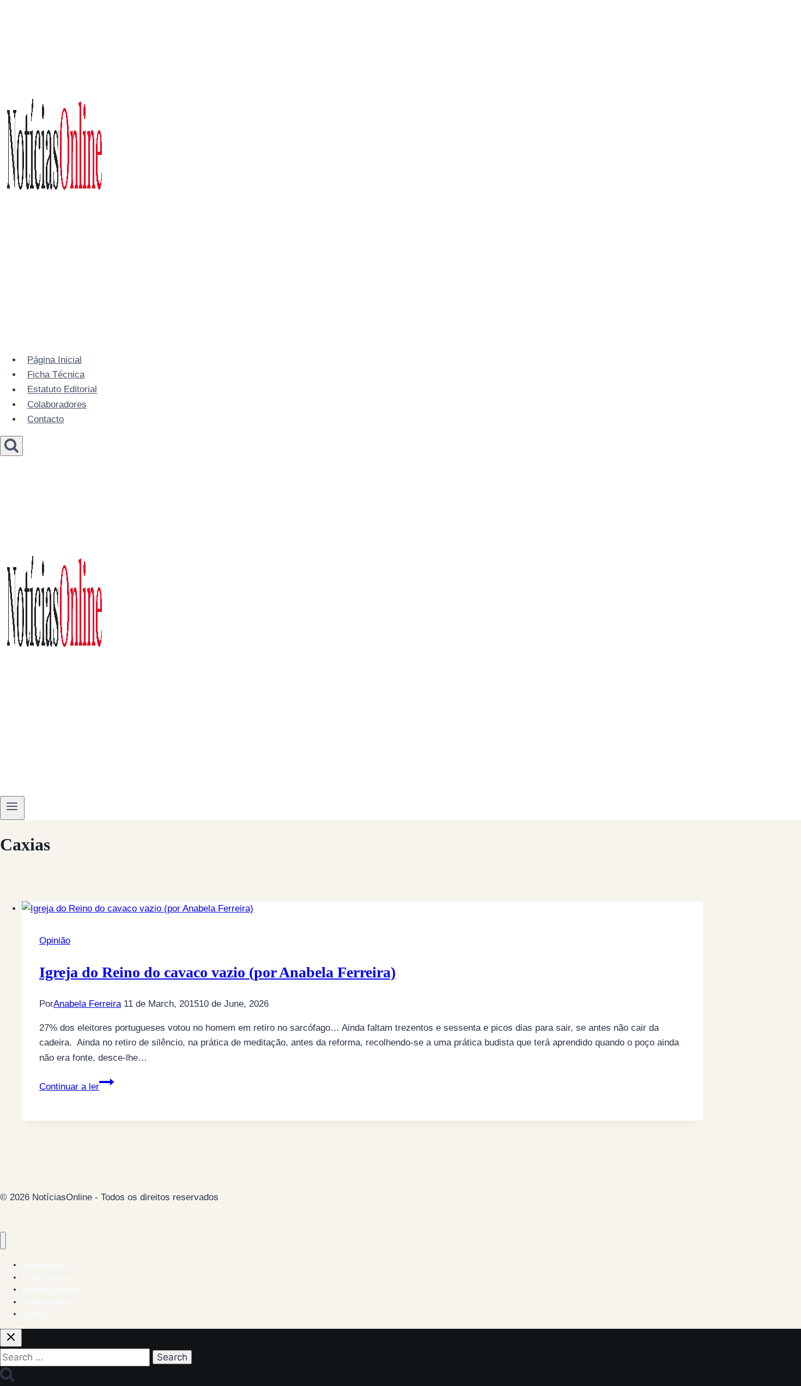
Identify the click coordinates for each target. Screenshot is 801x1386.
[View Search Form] (11, 446)
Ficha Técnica (55, 374)
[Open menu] (12, 808)
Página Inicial (54, 360)
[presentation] (362, 908)
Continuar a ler (76, 1086)
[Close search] (11, 1338)
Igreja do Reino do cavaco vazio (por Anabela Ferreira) (217, 972)
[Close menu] (3, 1241)
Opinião (54, 940)
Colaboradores (57, 404)
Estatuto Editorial (62, 390)
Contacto (45, 419)
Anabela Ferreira (87, 1004)
